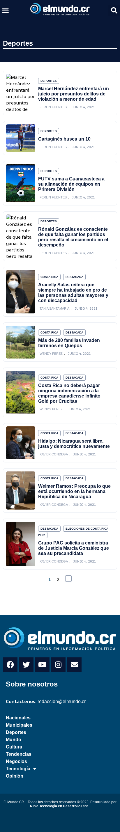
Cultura (14, 746)
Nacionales (18, 717)
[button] (5, 10)
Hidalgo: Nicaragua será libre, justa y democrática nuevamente (74, 444)
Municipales (19, 725)
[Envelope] (74, 664)
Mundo (13, 739)
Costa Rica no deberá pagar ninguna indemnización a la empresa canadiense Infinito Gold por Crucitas (69, 393)
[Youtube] (42, 664)
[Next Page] (68, 578)
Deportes (18, 43)
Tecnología (18, 768)
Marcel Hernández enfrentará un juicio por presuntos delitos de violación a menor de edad (73, 94)
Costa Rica (49, 276)
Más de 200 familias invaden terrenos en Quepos (69, 343)
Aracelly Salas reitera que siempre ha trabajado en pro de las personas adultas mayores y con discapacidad (73, 292)
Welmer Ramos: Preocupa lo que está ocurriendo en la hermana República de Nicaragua (74, 491)
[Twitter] (26, 664)
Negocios (16, 761)
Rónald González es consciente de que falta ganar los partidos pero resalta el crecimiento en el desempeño (73, 237)
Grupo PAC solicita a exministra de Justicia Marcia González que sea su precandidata (73, 548)
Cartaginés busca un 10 (64, 138)
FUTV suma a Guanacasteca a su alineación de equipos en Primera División (71, 184)
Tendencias (18, 754)
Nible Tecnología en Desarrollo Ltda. (59, 806)
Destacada (74, 276)
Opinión (14, 776)
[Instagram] (58, 664)
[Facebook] (10, 664)
